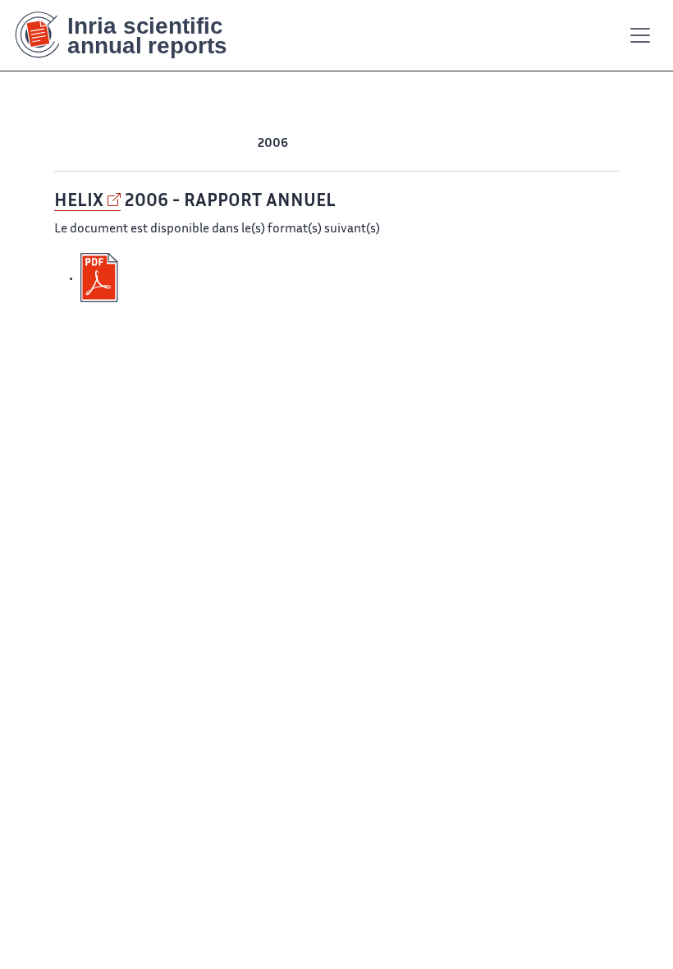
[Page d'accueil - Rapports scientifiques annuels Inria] (132, 35)
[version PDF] (100, 278)
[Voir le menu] (640, 35)
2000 (464, 144)
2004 (337, 144)
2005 (305, 144)
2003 (369, 144)
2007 (241, 144)
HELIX (78, 202)
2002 (401, 144)
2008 (209, 144)
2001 (432, 144)
